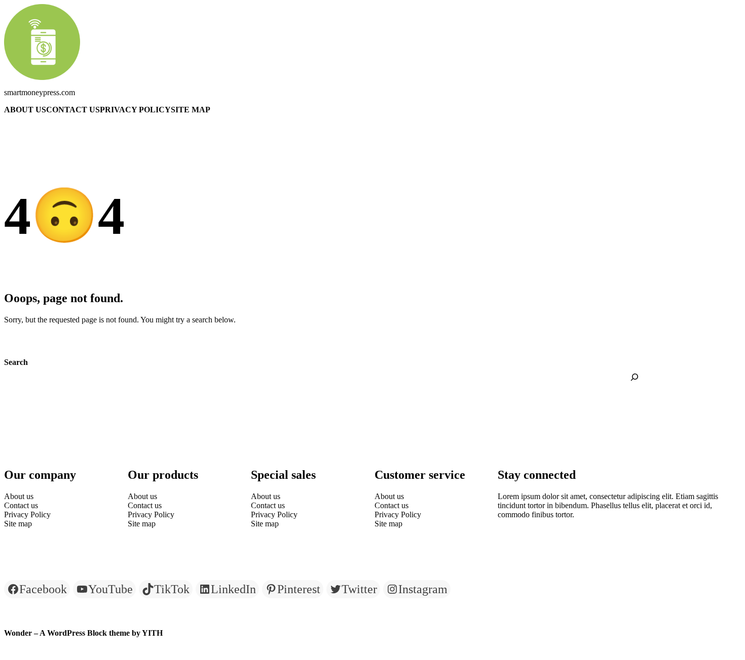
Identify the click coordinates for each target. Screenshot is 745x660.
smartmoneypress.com (39, 92)
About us (25, 109)
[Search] (634, 377)
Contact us (73, 109)
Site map (190, 109)
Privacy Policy (135, 109)
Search (16, 362)
